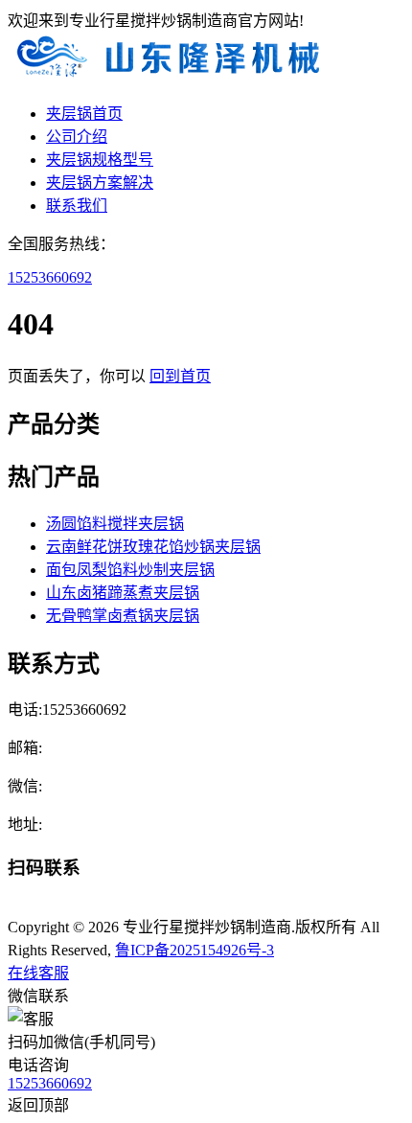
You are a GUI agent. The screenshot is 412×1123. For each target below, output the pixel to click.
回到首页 (180, 376)
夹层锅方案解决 (99, 182)
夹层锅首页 (84, 113)
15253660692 (50, 277)
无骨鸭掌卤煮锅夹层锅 (122, 615)
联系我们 (76, 205)
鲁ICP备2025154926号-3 (194, 950)
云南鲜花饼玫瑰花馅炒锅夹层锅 (153, 547)
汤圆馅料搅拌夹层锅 (115, 524)
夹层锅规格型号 (99, 159)
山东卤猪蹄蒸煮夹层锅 (122, 592)
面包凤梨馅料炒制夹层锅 (130, 570)
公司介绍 (76, 136)
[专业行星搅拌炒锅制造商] (168, 76)
